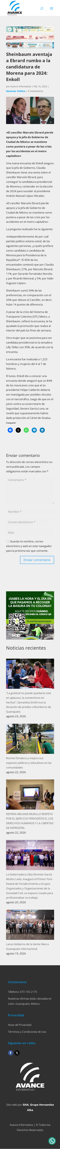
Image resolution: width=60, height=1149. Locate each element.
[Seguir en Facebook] (10, 1052)
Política (21, 91)
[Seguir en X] (17, 1052)
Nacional (11, 91)
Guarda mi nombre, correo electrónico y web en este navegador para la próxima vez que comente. (29, 546)
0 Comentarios (35, 91)
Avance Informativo (20, 86)
